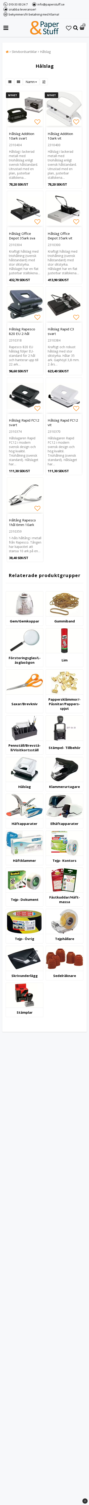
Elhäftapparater (64, 823)
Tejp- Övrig (24, 938)
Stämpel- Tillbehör (65, 747)
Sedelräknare (64, 975)
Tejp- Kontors (64, 860)
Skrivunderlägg (24, 975)
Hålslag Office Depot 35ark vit (60, 235)
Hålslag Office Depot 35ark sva (22, 235)
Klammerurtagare (64, 786)
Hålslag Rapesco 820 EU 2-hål (22, 331)
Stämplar (25, 1012)
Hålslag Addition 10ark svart (21, 135)
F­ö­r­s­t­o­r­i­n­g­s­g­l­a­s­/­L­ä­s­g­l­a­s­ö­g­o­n (25, 660)
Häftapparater (24, 823)
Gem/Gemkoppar (24, 621)
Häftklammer (24, 860)
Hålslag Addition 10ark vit (60, 135)
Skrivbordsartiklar (24, 51)
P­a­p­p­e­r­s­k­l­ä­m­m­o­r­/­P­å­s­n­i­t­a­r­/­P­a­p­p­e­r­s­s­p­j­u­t (64, 704)
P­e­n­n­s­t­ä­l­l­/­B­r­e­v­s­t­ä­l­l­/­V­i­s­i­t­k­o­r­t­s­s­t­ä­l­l (24, 747)
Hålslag (45, 51)
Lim (65, 660)
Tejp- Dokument (25, 899)
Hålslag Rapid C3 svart (61, 331)
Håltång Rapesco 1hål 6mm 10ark (22, 522)
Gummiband (64, 621)
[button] (68, 28)
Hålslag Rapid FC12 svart (24, 422)
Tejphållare (64, 938)
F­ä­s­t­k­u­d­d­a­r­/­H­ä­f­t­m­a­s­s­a (64, 899)
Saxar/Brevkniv (24, 704)
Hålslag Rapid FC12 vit (63, 422)
